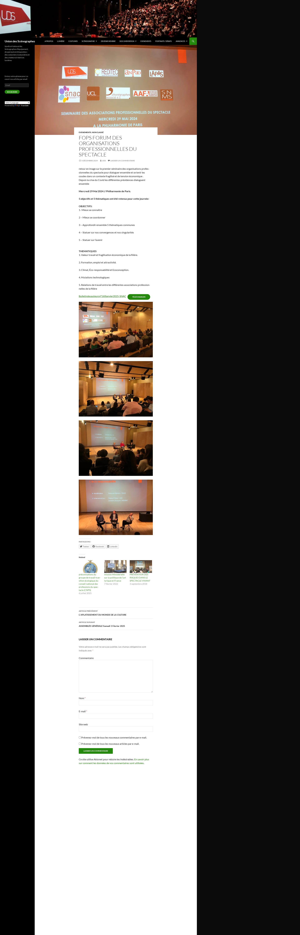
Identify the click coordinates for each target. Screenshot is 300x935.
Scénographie (88, 41)
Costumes (73, 41)
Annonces (180, 41)
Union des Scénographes (20, 41)
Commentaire (86, 657)
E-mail (83, 711)
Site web (83, 724)
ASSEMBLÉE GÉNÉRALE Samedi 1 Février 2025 (102, 624)
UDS (104, 160)
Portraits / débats (163, 41)
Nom (82, 698)
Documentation (127, 41)
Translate (24, 105)
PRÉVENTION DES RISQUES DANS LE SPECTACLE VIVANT (140, 577)
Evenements (145, 41)
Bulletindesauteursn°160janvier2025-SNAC (102, 296)
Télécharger (138, 297)
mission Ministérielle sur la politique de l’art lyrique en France (115, 577)
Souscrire (12, 92)
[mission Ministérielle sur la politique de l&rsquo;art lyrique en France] (115, 566)
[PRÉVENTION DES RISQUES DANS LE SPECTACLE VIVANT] (141, 566)
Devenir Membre (108, 41)
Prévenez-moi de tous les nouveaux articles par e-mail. (110, 743)
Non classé (98, 132)
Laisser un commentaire (122, 160)
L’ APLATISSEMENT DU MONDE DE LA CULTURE (102, 613)
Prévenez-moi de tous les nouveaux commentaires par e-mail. (114, 737)
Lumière (60, 41)
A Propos (49, 41)
